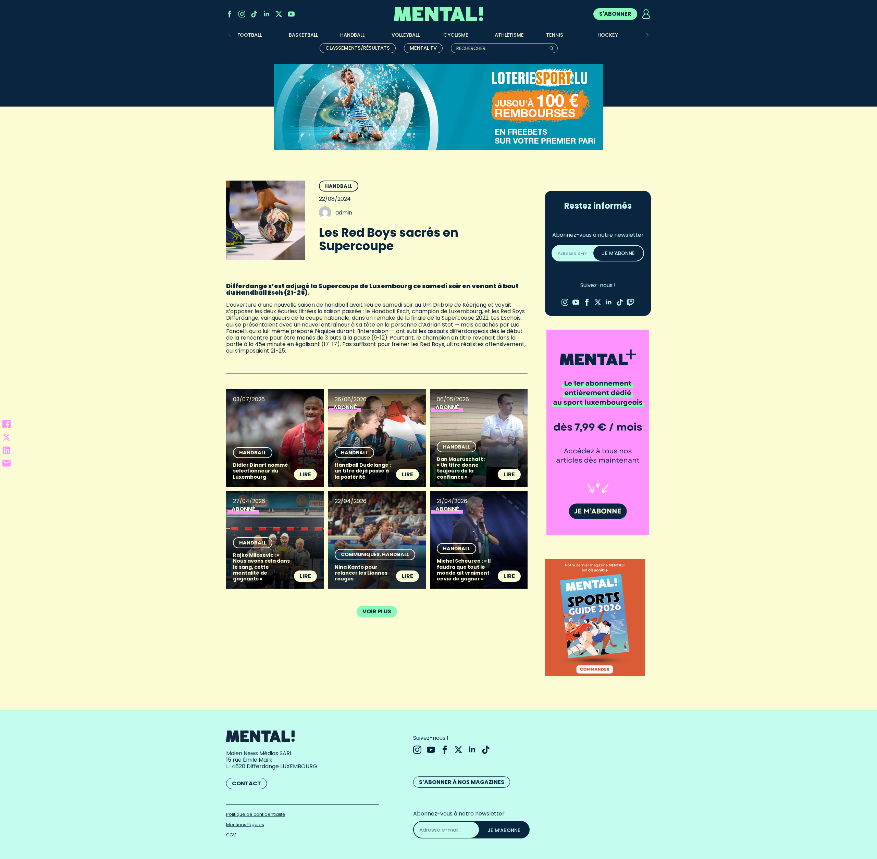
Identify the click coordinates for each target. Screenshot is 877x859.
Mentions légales (245, 824)
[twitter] (278, 14)
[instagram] (241, 14)
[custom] (254, 14)
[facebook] (229, 14)
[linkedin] (266, 14)
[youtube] (291, 14)
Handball (338, 186)
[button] (647, 35)
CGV (231, 835)
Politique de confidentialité (255, 814)
